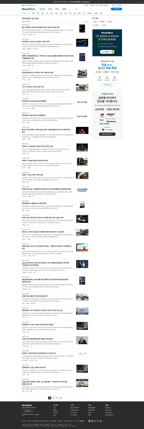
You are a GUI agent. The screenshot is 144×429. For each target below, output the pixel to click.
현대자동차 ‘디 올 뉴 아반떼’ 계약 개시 (34, 368)
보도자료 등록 (116, 9)
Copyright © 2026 (72, 426)
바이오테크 (96, 25)
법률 (29, 65)
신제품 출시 (102, 21)
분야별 (55, 410)
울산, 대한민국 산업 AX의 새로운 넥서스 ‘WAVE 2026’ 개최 (40, 27)
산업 (33, 13)
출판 (23, 210)
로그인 (113, 5)
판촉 (28, 182)
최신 (24, 13)
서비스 (50, 9)
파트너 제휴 (59, 421)
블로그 (87, 5)
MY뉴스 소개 (108, 410)
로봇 (23, 303)
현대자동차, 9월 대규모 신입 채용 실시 (34, 115)
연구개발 (33, 303)
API (77, 421)
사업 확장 (35, 49)
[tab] (61, 405)
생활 (42, 13)
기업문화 (33, 108)
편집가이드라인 (35, 421)
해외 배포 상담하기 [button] (107, 134)
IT (28, 13)
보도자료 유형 (91, 410)
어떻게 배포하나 (74, 410)
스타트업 (104, 25)
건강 (47, 13)
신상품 (96, 13)
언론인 (64, 9)
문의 (96, 5)
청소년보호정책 (52, 421)
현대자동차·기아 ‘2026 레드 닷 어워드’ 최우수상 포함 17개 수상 (42, 310)
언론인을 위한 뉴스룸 (107, 61)
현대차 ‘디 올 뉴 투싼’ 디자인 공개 (32, 175)
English (70, 421)
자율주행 (29, 49)
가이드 (57, 9)
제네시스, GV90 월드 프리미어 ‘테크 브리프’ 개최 (37, 146)
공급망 (95, 21)
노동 (23, 108)
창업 (23, 391)
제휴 (34, 196)
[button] (86, 21)
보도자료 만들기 (92, 407)
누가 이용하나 (74, 415)
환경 (79, 13)
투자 (36, 360)
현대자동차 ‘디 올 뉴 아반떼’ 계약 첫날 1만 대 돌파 (37, 325)
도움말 (92, 5)
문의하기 (37, 414)
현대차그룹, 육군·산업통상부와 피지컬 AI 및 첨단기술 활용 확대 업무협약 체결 (46, 189)
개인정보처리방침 (44, 421)
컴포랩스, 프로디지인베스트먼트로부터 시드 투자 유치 (39, 353)
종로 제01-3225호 (67, 424)
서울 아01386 (31, 426)
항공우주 (30, 272)
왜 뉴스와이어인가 (75, 407)
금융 (56, 13)
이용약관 (29, 421)
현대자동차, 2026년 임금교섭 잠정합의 (34, 101)
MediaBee (81, 421)
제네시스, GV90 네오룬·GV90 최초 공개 (35, 161)
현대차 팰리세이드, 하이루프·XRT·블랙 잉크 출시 (38, 73)
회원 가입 (119, 5)
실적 (28, 332)
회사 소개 (24, 421)
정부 (84, 13)
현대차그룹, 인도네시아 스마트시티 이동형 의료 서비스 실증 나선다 (43, 218)
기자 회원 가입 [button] (107, 85)
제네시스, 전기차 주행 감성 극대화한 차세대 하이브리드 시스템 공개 (43, 232)
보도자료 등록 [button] (27, 411)
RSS (74, 421)
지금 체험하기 (86, 2)
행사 (33, 65)
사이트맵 (66, 421)
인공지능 (24, 34)
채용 (28, 122)
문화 (38, 13)
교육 (70, 13)
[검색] (76, 9)
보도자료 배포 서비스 (30, 5)
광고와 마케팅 (25, 346)
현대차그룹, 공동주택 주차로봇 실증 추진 (34, 296)
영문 (101, 13)
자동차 (24, 49)
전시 (35, 34)
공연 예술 (24, 289)
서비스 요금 (73, 412)
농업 (27, 391)
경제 (52, 13)
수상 (28, 317)
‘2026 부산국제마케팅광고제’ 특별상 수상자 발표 (37, 339)
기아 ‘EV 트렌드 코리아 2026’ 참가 (33, 87)
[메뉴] (23, 5)
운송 (61, 13)
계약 (35, 272)
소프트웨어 (25, 360)
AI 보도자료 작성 (103, 5)
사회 (75, 13)
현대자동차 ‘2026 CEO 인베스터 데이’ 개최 (35, 42)
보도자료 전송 (108, 412)
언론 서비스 (108, 407)
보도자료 (42, 9)
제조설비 (30, 34)
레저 (65, 13)
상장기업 (89, 13)
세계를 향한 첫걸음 (107, 94)
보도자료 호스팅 (109, 415)
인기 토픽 (95, 18)
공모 (29, 289)
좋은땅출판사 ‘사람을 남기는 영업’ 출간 (34, 203)
